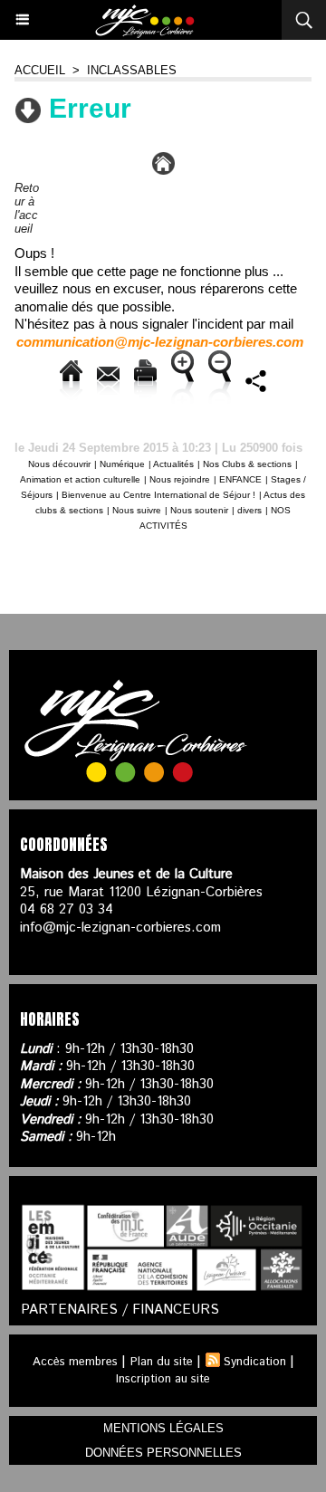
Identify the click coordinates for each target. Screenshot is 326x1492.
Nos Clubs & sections (247, 464)
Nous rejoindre (179, 479)
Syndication (255, 1362)
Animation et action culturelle (80, 479)
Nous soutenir (199, 510)
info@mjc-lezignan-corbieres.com (120, 927)
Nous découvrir (59, 464)
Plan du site (161, 1362)
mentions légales (163, 1428)
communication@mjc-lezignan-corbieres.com (159, 341)
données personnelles (163, 1452)
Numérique (122, 464)
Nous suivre (136, 510)
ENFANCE (240, 479)
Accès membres (75, 1362)
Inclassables (132, 70)
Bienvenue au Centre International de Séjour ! (158, 495)
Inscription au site (163, 1379)
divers (249, 510)
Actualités (173, 464)
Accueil (39, 70)
